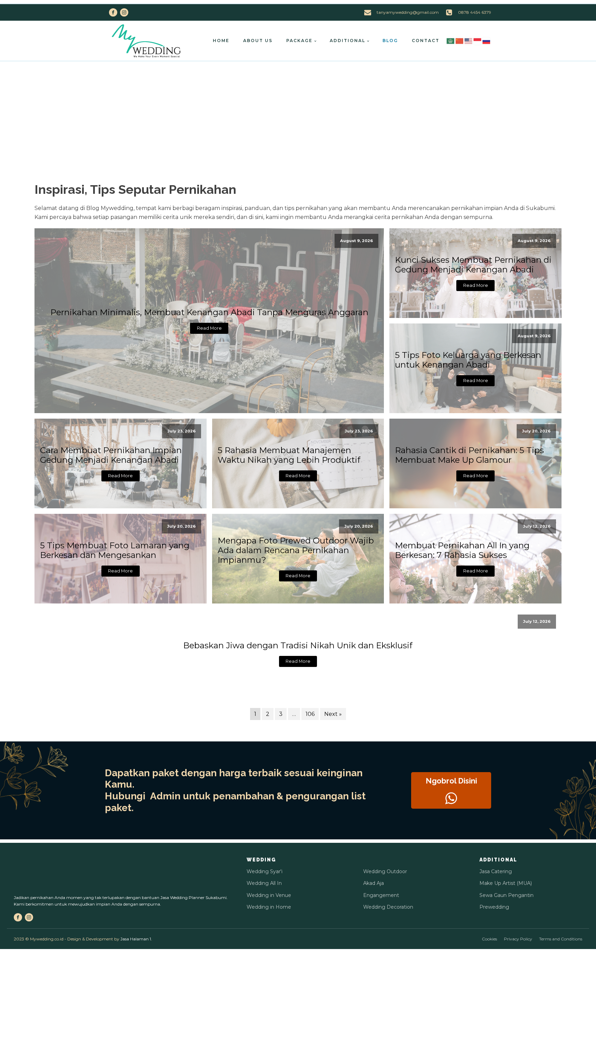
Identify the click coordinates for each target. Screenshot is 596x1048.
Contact (425, 40)
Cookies (489, 938)
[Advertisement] (298, 113)
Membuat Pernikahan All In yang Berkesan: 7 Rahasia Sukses (462, 550)
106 (310, 714)
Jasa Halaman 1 (135, 938)
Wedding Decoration (388, 907)
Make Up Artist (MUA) (505, 883)
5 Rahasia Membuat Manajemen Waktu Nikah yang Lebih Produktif (289, 455)
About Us (257, 40)
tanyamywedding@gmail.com (408, 12)
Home (221, 40)
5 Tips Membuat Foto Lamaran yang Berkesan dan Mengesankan (114, 550)
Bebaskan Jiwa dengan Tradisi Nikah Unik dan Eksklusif (298, 645)
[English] (468, 40)
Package (299, 40)
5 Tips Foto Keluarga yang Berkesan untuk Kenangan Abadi (468, 360)
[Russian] (486, 40)
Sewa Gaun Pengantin (506, 895)
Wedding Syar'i (264, 871)
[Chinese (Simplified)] (459, 40)
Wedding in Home (269, 907)
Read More (209, 328)
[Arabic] (450, 40)
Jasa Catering (495, 871)
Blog (390, 40)
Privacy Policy (518, 938)
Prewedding (494, 907)
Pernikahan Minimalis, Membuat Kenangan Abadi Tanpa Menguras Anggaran (209, 312)
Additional (347, 40)
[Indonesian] (477, 40)
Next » (333, 714)
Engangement (381, 895)
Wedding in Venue (269, 895)
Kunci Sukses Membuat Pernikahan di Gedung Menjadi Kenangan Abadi (473, 265)
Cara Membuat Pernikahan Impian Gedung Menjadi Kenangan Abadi (111, 455)
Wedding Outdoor (385, 871)
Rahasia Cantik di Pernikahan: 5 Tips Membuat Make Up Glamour (469, 455)
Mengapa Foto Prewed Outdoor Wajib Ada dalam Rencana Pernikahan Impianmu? (296, 550)
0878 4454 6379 (474, 12)
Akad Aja (373, 883)
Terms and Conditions (560, 938)
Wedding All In (264, 883)
